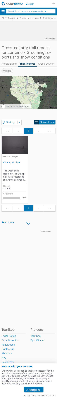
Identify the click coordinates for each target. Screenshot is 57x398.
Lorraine (6, 156)
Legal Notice (9, 335)
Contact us (8, 349)
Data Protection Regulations (10, 342)
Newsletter (8, 362)
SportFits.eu (37, 340)
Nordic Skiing (9, 63)
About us (7, 353)
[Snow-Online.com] (12, 4)
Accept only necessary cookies (39, 395)
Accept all (33, 390)
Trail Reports (27, 63)
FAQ (4, 357)
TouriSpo (36, 335)
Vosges (7, 70)
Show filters (47, 122)
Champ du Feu (11, 162)
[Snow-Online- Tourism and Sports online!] (4, 18)
